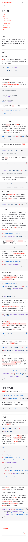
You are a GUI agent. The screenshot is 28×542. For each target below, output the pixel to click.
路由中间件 (15, 441)
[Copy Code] (25, 67)
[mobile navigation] (25, 2)
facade (16, 106)
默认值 (4, 29)
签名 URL (6, 25)
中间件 (7, 325)
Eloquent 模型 (11, 194)
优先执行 (15, 497)
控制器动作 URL (7, 27)
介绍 (4, 14)
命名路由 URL (6, 23)
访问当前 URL (7, 21)
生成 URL (6, 18)
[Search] (22, 2)
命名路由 (17, 124)
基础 (4, 16)
